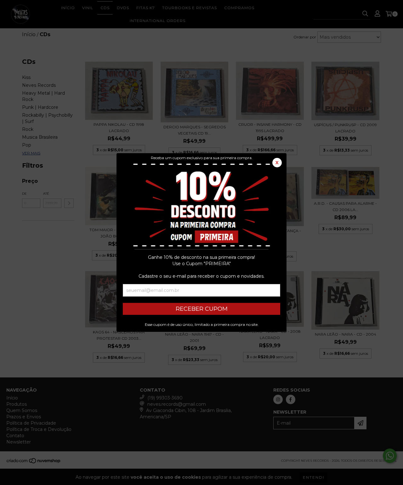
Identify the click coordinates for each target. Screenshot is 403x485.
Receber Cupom (202, 308)
